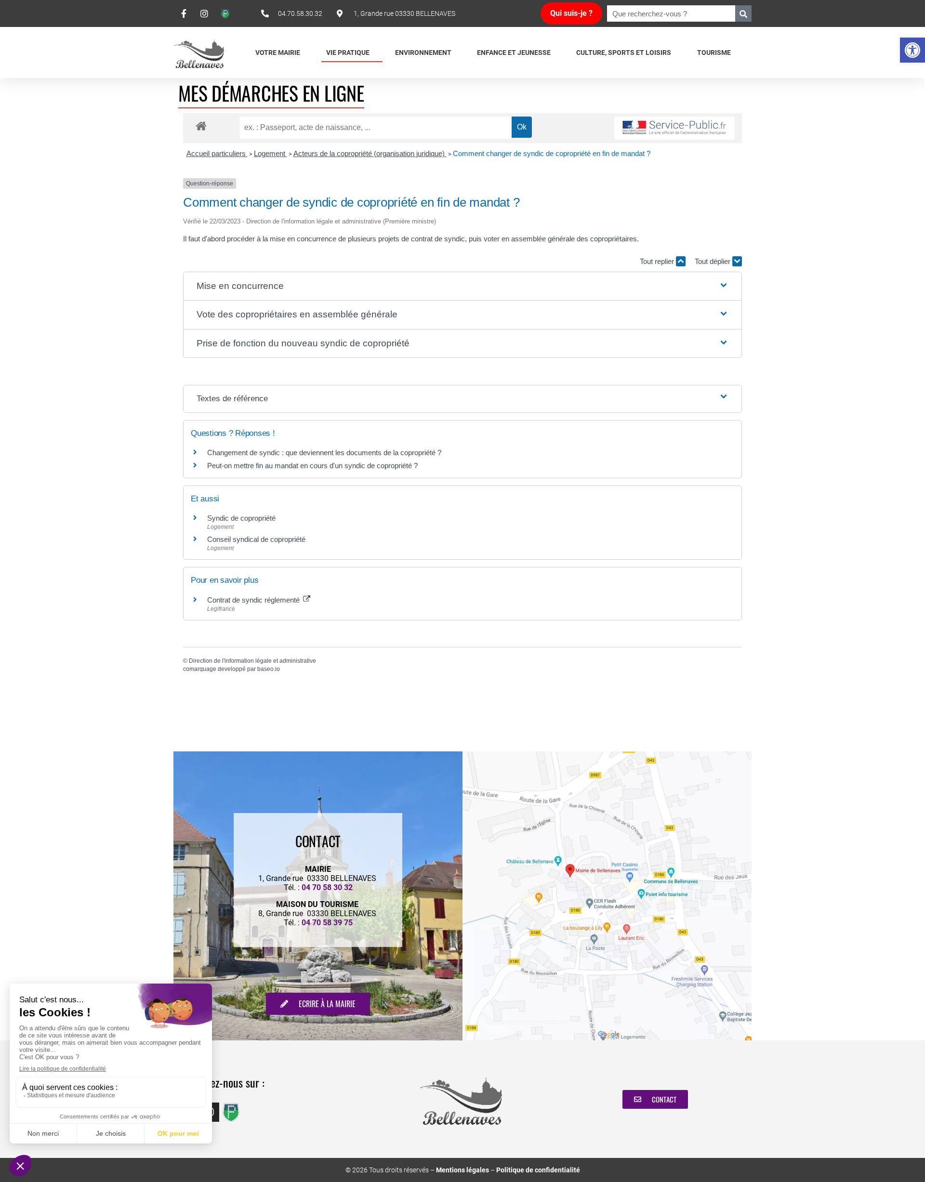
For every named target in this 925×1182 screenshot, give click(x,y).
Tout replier (658, 261)
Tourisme (714, 52)
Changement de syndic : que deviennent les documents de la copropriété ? (324, 452)
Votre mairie (277, 52)
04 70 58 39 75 (327, 922)
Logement (270, 153)
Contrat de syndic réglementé (254, 600)
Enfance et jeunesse (514, 52)
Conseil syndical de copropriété (256, 539)
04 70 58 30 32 (327, 887)
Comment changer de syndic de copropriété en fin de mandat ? (551, 153)
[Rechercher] (743, 13)
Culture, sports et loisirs (623, 52)
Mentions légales (462, 1170)
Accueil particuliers (217, 153)
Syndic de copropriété (241, 518)
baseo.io (268, 669)
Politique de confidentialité (538, 1170)
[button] (912, 50)
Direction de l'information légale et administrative (252, 660)
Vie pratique (348, 52)
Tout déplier (713, 261)
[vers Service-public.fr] (674, 128)
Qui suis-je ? (571, 13)
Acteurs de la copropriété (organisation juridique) (370, 153)
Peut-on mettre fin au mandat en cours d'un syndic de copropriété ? (312, 465)
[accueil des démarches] (201, 125)
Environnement (423, 52)
